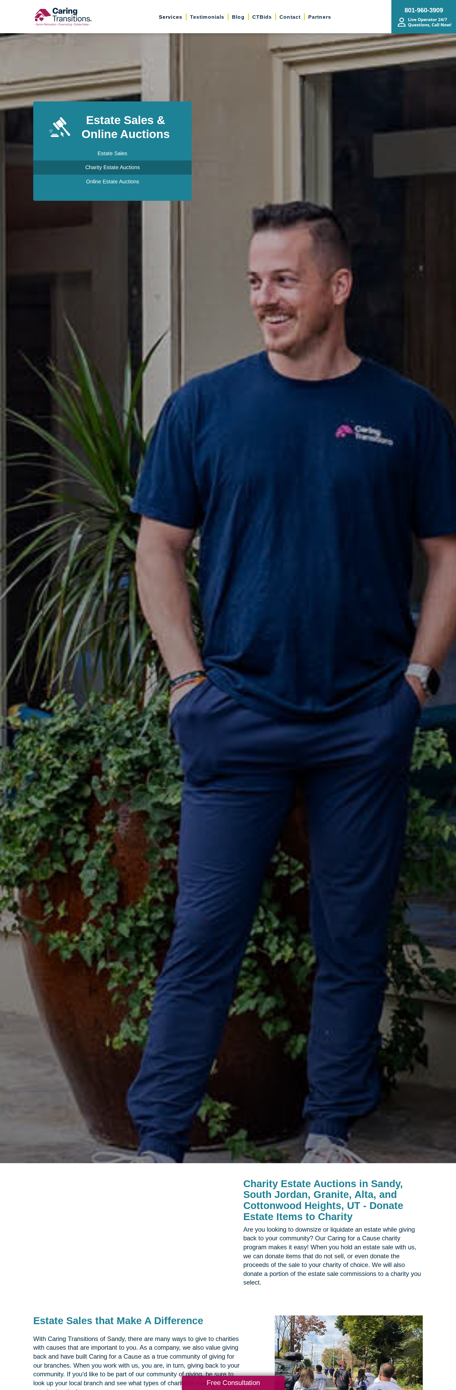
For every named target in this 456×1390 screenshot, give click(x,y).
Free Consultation (233, 1383)
